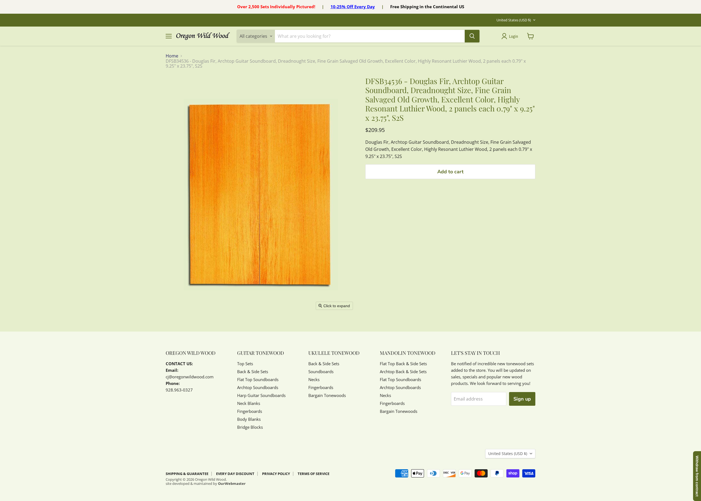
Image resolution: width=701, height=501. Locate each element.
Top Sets (245, 363)
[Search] (472, 36)
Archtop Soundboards (257, 387)
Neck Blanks (248, 403)
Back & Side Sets (252, 371)
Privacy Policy (276, 473)
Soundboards (321, 371)
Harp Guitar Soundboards (261, 395)
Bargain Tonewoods (327, 395)
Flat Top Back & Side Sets (403, 363)
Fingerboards (249, 411)
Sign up (522, 399)
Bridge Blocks (250, 427)
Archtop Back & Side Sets (403, 371)
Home (172, 55)
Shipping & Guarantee (187, 473)
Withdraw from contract (697, 476)
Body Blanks (249, 419)
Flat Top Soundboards (257, 379)
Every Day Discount (235, 473)
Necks (314, 379)
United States (513, 20)
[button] (510, 36)
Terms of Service (313, 473)
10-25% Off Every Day (353, 6)
